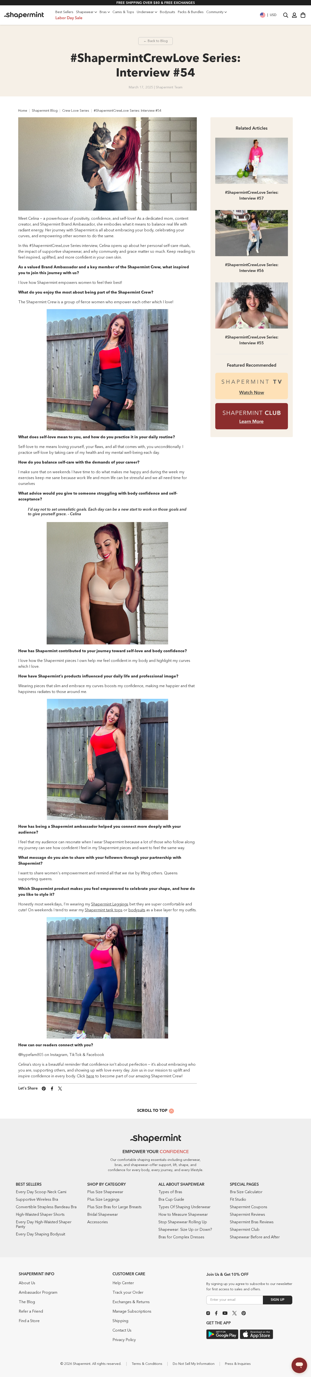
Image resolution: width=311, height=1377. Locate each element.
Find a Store (29, 1321)
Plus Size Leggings (103, 1200)
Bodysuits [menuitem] (167, 12)
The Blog (27, 1302)
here (90, 1076)
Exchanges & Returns (131, 1302)
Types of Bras (170, 1192)
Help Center (123, 1283)
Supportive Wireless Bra (37, 1200)
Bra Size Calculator (246, 1192)
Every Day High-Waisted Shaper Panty (43, 1224)
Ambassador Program (38, 1293)
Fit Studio (238, 1200)
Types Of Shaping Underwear (184, 1207)
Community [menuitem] (215, 12)
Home (22, 110)
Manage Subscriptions (131, 1312)
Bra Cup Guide (171, 1200)
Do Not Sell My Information (194, 1364)
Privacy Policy (124, 1340)
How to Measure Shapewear (183, 1215)
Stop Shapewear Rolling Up (182, 1222)
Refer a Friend (31, 1312)
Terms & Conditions (147, 1364)
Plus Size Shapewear (105, 1192)
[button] (268, 15)
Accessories (97, 1222)
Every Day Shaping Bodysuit (40, 1234)
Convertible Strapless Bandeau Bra (46, 1207)
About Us (27, 1283)
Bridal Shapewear (102, 1215)
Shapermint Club (244, 1230)
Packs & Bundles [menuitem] (191, 12)
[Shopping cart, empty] (303, 15)
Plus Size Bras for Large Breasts (114, 1207)
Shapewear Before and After (255, 1237)
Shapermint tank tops (103, 910)
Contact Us (121, 1331)
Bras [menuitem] (103, 12)
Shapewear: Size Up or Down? (185, 1230)
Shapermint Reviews (247, 1215)
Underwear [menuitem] (145, 12)
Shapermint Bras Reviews (252, 1222)
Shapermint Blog (45, 110)
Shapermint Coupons (248, 1207)
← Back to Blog (155, 41)
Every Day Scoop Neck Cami (41, 1192)
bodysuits (136, 910)
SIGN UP (278, 1299)
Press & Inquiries (238, 1364)
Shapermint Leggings (109, 904)
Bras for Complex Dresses (181, 1237)
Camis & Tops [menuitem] (123, 12)
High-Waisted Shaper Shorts (40, 1215)
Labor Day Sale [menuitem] (68, 18)
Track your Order (127, 1293)
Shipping (120, 1321)
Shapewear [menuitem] (85, 12)
